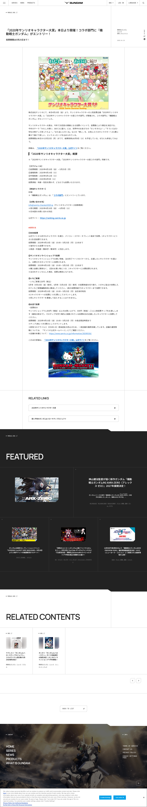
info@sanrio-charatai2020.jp (40, 205)
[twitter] (144, 36)
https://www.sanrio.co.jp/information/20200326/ (70, 333)
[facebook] (144, 39)
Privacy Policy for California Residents (15, 803)
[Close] (144, 797)
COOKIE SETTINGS (131, 757)
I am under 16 (120, 797)
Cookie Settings (105, 797)
